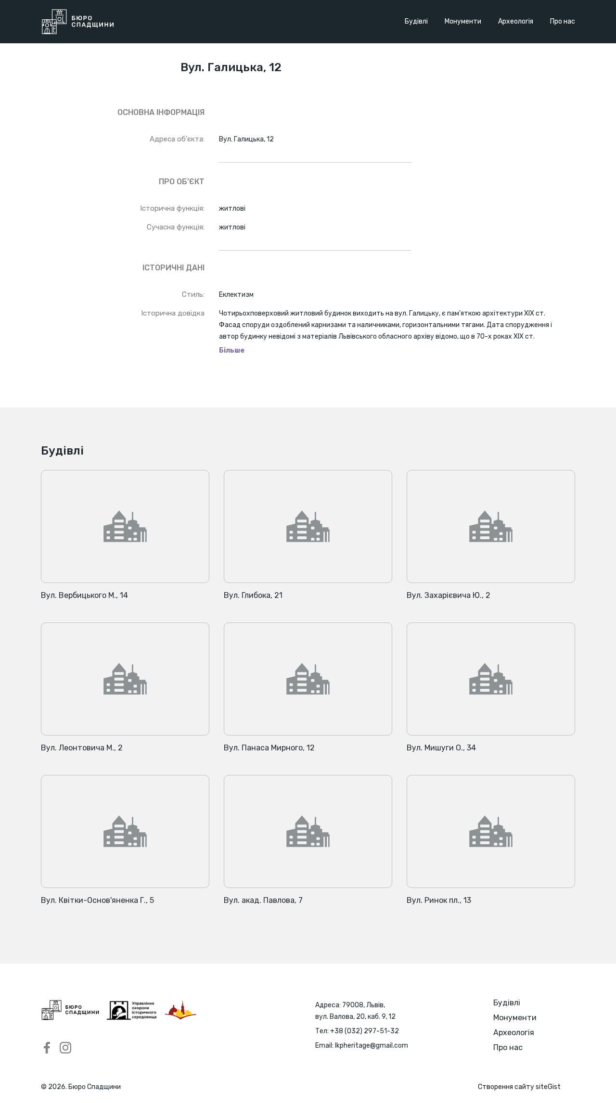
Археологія (515, 21)
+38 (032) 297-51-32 (364, 1031)
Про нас (562, 21)
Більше (231, 351)
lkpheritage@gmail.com (371, 1045)
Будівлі (416, 21)
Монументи (463, 21)
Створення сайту (519, 1087)
